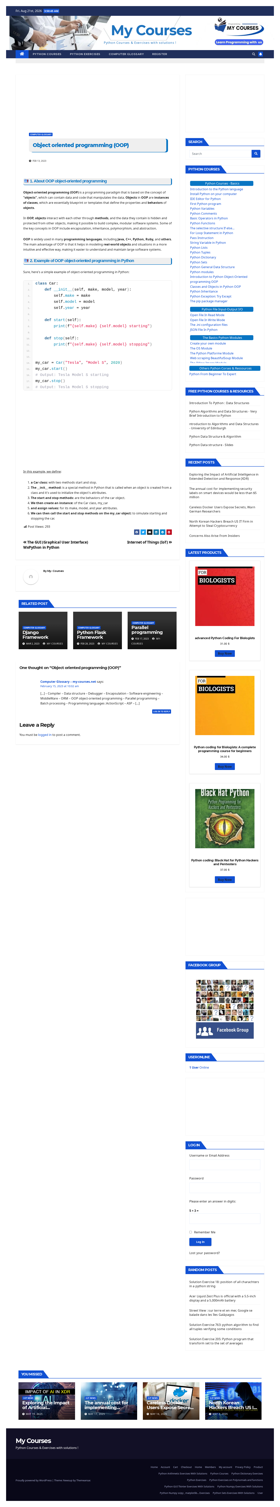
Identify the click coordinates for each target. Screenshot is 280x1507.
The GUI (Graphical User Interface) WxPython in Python (55, 545)
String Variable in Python (208, 243)
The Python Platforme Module (212, 353)
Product (258, 1467)
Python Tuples (200, 252)
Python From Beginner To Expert (212, 374)
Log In (200, 1242)
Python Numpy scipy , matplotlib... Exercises (185, 1493)
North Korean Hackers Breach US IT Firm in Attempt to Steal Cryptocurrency (221, 523)
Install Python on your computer (213, 194)
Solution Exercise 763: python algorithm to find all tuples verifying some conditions (224, 1327)
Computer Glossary (126, 54)
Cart (175, 1467)
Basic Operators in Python (209, 218)
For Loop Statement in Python (211, 233)
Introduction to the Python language (216, 189)
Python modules (202, 272)
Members (210, 1467)
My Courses (151, 30)
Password (196, 1178)
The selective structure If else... (212, 228)
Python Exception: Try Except (210, 296)
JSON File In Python (204, 330)
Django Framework (35, 635)
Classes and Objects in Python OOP (215, 287)
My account (225, 1467)
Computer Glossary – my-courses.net (68, 682)
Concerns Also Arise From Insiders (214, 536)
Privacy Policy (243, 1467)
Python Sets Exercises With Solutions (233, 1493)
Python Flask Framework (91, 635)
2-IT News (28, 1398)
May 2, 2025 (220, 1414)
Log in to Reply (161, 711)
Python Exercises (85, 54)
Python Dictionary (203, 257)
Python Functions (202, 223)
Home (154, 1467)
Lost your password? (204, 1253)
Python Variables (202, 208)
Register (159, 54)
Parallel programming (147, 630)
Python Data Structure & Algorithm (215, 436)
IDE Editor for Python (205, 199)
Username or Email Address (209, 1155)
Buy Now (225, 653)
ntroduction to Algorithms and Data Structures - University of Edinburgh (224, 426)
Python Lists (199, 247)
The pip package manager (209, 301)
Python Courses (47, 54)
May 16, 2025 (158, 1414)
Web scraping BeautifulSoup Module (216, 358)
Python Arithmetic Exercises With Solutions (182, 1473)
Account (165, 1467)
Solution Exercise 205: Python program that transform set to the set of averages (221, 1341)
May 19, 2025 (34, 1414)
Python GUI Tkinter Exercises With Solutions (189, 1486)
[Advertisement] (98, 101)
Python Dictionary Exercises (247, 1473)
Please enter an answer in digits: (212, 1201)
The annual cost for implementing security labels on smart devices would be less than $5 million (223, 493)
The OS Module (201, 348)
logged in (45, 735)
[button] (253, 54)
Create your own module (208, 343)
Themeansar (83, 1480)
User (260, 1493)
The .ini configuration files (209, 325)
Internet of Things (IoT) (148, 542)
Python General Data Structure (212, 267)
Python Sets (198, 262)
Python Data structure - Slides (211, 445)
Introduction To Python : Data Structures (219, 403)
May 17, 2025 (96, 1414)
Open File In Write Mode (207, 320)
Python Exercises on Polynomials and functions (236, 1480)
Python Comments (203, 213)
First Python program (205, 204)
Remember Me (204, 1232)
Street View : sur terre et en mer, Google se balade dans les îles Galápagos (221, 1312)
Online (199, 1067)
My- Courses (55, 571)
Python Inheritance (204, 291)
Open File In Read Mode (207, 315)
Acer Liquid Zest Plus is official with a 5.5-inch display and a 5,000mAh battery (222, 1298)
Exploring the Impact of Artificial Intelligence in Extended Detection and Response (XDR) (224, 476)
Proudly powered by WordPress (34, 1480)
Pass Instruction (202, 238)
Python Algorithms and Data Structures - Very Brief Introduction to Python (223, 413)
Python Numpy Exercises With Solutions (240, 1486)
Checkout (186, 1467)
